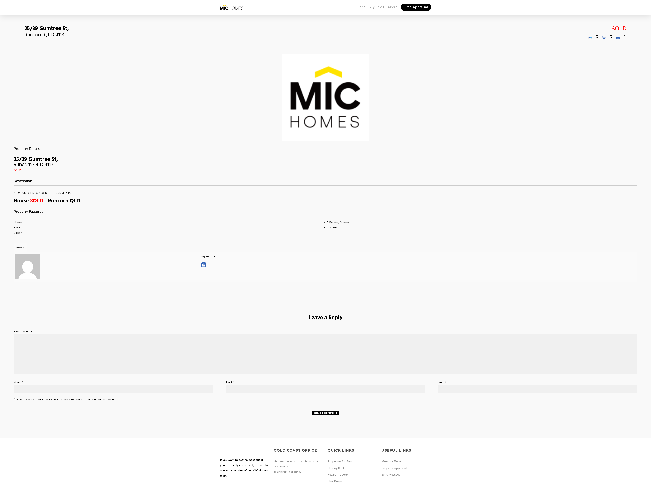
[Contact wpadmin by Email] (203, 264)
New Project (335, 481)
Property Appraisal (394, 468)
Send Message (390, 474)
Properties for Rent (340, 461)
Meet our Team (391, 461)
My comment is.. (24, 331)
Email (230, 382)
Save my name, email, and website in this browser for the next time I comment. (67, 399)
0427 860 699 (281, 466)
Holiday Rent (336, 468)
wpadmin (208, 256)
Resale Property (338, 474)
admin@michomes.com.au (287, 472)
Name (18, 382)
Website (443, 382)
